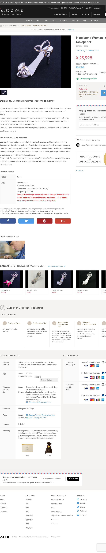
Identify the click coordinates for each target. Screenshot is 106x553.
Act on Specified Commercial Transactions (33, 537)
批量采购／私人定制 (76, 8)
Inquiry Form (85, 145)
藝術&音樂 (75, 20)
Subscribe (70, 29)
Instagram (83, 515)
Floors (2, 499)
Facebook (83, 499)
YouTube (83, 503)
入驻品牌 (74, 14)
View (27, 455)
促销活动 (96, 14)
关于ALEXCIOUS (52, 8)
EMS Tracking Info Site (37, 418)
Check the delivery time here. (40, 402)
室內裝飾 (29, 20)
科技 (46, 20)
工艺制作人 (85, 14)
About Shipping (56, 512)
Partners (54, 524)
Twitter (82, 507)
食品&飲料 (94, 20)
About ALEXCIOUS (57, 499)
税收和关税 (80, 67)
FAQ (52, 508)
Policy (14, 537)
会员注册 (63, 8)
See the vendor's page (55, 266)
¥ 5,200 (33, 377)
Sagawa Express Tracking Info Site (42, 415)
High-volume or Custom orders (62, 516)
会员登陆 (88, 8)
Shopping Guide (56, 504)
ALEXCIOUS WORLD (11, 25)
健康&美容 (63, 20)
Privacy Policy (55, 537)
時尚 (84, 20)
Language (97, 8)
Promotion (3, 512)
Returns (80, 170)
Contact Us (55, 520)
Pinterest (83, 511)
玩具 (53, 20)
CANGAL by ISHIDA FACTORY (87, 51)
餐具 (38, 20)
